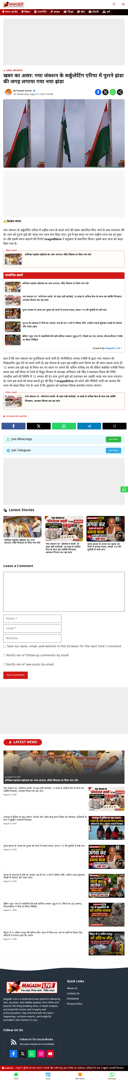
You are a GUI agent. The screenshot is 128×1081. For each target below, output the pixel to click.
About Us (72, 988)
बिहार (27, 12)
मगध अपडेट (11, 12)
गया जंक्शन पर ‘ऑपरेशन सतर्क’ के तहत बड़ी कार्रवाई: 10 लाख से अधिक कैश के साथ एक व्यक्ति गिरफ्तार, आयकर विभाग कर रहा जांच (63, 548)
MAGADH (17, 70)
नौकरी (95, 12)
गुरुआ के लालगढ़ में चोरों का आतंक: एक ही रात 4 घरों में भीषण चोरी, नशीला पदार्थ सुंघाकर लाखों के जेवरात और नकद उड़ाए (44, 877)
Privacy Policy (74, 1004)
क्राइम (57, 12)
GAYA (9, 70)
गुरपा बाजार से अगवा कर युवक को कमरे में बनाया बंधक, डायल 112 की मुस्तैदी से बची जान (104, 547)
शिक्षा (71, 12)
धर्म (108, 12)
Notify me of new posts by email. (30, 665)
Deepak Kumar (24, 90)
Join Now (113, 439)
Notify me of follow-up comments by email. (37, 655)
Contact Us (73, 993)
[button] (114, 4)
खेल (83, 12)
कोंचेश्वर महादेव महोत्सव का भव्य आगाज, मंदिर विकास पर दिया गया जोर (58, 254)
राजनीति (42, 12)
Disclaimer (73, 998)
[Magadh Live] (13, 4)
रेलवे (25, 416)
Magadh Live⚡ (114, 348)
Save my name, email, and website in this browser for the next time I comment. (64, 646)
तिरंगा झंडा (19, 416)
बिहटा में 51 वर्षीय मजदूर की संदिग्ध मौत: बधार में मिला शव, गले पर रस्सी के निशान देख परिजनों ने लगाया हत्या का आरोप (43, 934)
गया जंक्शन (10, 416)
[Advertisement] (64, 42)
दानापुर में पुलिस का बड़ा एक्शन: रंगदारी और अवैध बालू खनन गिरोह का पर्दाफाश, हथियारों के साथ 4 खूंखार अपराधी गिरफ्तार (45, 819)
